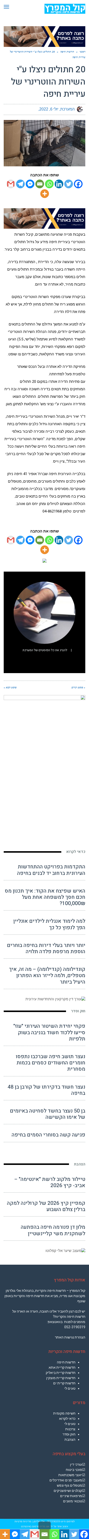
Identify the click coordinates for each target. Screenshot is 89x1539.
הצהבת (79, 1164)
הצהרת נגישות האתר (70, 1337)
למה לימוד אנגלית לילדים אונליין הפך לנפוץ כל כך (49, 924)
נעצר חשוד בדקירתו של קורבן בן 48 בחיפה (46, 1090)
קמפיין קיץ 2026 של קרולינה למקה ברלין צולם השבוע (46, 1206)
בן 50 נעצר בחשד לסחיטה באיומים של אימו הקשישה (47, 1114)
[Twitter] (68, 184)
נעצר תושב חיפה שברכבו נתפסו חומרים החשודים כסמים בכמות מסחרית (50, 1063)
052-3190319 (74, 1327)
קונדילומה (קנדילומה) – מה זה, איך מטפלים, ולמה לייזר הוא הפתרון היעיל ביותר (47, 975)
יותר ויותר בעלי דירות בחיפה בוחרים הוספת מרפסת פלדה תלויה (46, 948)
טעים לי (69, 1388)
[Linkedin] (59, 184)
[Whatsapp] (49, 184)
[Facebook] (78, 184)
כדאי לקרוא (75, 851)
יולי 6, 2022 (48, 109)
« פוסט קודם (78, 687)
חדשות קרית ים (64, 1383)
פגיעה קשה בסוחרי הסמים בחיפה (48, 1135)
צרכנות (70, 1429)
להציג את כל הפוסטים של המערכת (44, 650)
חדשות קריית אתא (62, 1367)
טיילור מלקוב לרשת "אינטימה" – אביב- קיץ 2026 (49, 1182)
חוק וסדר (78, 1011)
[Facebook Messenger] (30, 184)
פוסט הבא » (10, 687)
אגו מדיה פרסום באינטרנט (35, 1526)
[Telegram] (20, 184)
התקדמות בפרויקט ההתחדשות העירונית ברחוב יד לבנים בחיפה (51, 870)
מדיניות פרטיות (23, 1521)
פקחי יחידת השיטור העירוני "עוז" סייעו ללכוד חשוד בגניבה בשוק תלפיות (49, 1032)
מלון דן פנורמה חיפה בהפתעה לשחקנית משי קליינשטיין (53, 1230)
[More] (44, 193)
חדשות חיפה (66, 1362)
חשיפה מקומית (64, 1413)
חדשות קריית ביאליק (60, 1373)
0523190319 (53, 1521)
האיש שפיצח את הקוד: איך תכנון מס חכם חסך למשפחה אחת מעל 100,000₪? (45, 897)
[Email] (39, 184)
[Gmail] (10, 184)
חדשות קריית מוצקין (60, 1378)
